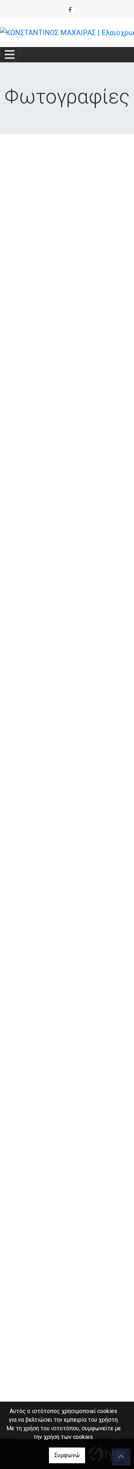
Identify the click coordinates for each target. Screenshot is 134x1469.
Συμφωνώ (67, 1455)
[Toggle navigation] (9, 54)
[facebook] (70, 10)
